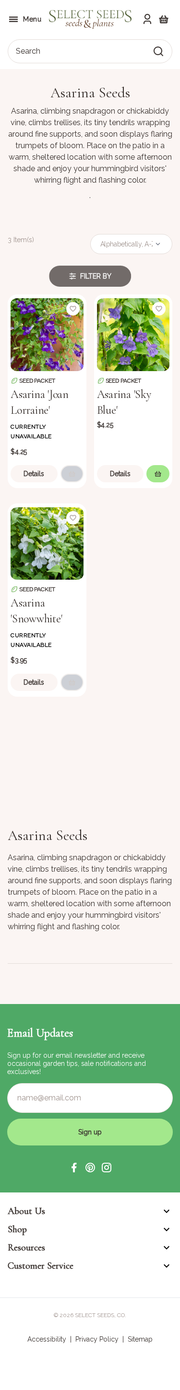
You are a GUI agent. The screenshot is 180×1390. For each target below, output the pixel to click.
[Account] (147, 19)
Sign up (90, 1132)
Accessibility (46, 1339)
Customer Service (40, 1266)
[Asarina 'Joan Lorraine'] (47, 333)
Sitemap (140, 1339)
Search (28, 51)
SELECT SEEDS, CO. (100, 1315)
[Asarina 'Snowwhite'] (47, 542)
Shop (17, 1229)
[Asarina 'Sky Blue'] (133, 333)
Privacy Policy (97, 1339)
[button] (74, 1167)
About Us (26, 1211)
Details (34, 474)
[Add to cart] (72, 473)
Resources (26, 1247)
